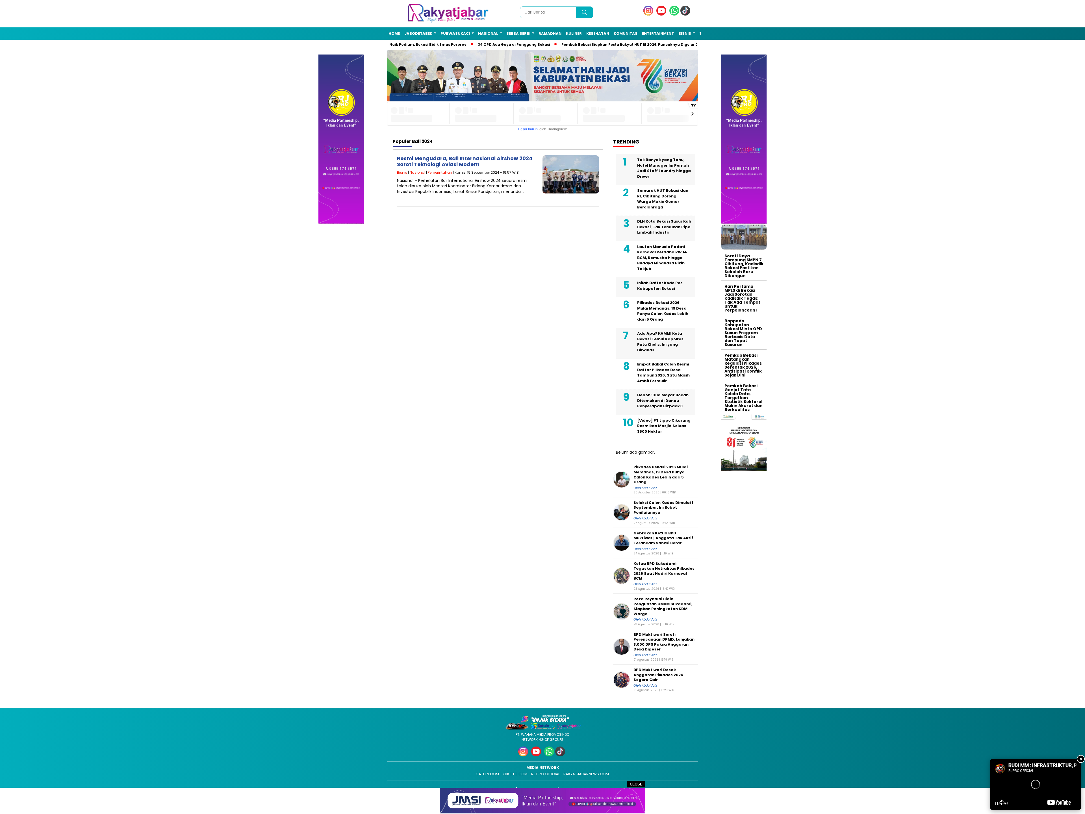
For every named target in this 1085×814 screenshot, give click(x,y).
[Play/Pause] (997, 804)
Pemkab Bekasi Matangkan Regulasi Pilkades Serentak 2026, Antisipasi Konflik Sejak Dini (743, 365)
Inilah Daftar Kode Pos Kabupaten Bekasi (660, 285)
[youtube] (662, 14)
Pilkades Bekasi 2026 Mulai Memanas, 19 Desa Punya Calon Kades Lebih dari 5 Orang (662, 311)
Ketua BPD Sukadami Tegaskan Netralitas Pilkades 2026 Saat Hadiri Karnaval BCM (664, 571)
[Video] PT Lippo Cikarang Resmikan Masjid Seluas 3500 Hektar (664, 426)
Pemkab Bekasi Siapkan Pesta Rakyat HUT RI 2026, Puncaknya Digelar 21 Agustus (632, 44)
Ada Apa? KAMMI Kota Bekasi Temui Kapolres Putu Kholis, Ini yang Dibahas (660, 342)
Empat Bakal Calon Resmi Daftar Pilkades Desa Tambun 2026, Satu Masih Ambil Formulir (663, 373)
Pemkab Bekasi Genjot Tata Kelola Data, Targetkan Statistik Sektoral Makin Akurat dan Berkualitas (743, 397)
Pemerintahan (440, 172)
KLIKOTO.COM (515, 774)
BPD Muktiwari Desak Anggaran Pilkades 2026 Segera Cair (658, 674)
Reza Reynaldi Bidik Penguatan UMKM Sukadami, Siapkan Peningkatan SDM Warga (663, 606)
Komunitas (625, 33)
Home (394, 33)
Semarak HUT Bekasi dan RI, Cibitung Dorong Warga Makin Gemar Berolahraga (662, 199)
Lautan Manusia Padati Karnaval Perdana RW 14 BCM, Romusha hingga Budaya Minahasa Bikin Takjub (662, 257)
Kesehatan (597, 33)
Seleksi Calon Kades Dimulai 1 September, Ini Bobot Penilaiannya (663, 507)
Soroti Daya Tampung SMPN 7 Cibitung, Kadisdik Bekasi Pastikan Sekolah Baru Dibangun (743, 265)
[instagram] (649, 14)
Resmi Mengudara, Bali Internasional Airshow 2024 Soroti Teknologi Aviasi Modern (465, 161)
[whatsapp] (674, 14)
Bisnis (684, 33)
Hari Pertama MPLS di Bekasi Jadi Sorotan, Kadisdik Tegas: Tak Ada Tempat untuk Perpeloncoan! (742, 298)
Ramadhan (550, 33)
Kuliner (574, 33)
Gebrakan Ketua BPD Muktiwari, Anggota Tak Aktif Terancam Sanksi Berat (663, 538)
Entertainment (658, 33)
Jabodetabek (418, 33)
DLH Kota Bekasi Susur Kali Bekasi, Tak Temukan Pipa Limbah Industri (664, 227)
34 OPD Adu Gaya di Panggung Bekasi (508, 44)
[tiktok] (686, 14)
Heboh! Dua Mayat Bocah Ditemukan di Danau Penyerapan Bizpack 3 (663, 400)
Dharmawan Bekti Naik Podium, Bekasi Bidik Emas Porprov (404, 44)
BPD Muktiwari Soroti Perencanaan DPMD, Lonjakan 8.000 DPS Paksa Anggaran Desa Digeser (664, 642)
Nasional (488, 33)
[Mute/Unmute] (1006, 804)
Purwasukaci (455, 33)
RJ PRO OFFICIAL (545, 774)
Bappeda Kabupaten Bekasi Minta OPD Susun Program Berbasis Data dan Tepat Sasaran (743, 332)
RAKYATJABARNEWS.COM (586, 774)
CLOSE (636, 784)
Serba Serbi (518, 33)
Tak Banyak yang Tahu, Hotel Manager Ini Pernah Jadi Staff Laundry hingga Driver (664, 168)
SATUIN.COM (487, 774)
